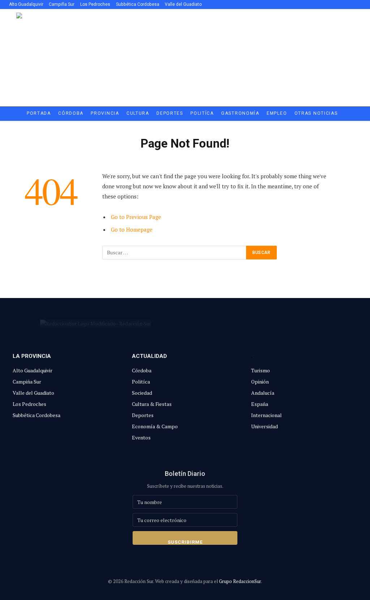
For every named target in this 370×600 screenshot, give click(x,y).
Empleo (277, 113)
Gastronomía (240, 113)
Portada (39, 113)
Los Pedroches (95, 4)
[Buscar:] (174, 252)
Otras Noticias (316, 113)
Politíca (202, 113)
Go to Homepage (131, 229)
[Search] (356, 4)
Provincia (105, 113)
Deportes (169, 113)
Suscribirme (185, 542)
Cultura (137, 113)
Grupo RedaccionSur (240, 581)
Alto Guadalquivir (26, 4)
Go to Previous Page (136, 216)
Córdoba (70, 113)
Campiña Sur (61, 4)
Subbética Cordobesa (137, 4)
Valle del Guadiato (183, 4)
